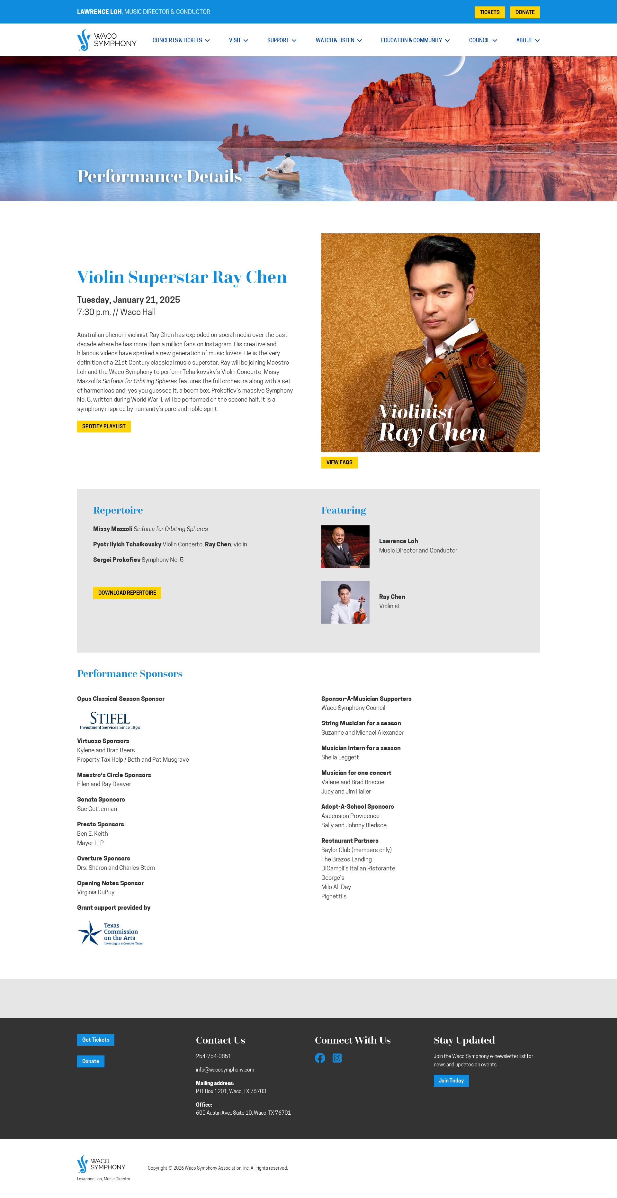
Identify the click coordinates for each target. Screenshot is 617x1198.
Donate (525, 12)
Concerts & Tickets (178, 40)
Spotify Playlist (104, 427)
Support (278, 40)
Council (480, 40)
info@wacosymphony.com (225, 1070)
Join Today (451, 1081)
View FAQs (339, 463)
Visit (235, 40)
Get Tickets (95, 1040)
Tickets (490, 12)
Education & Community (412, 40)
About (524, 40)
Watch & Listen (335, 40)
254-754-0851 (213, 1056)
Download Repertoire (127, 593)
